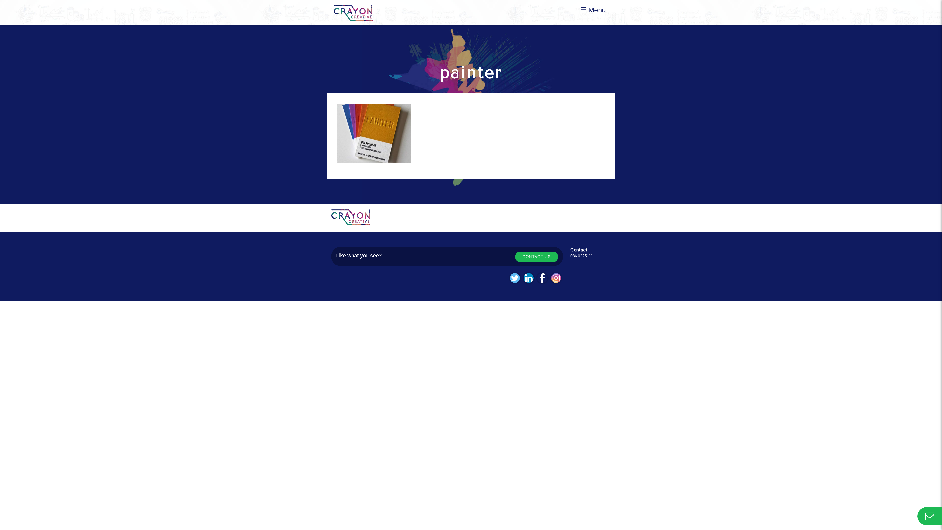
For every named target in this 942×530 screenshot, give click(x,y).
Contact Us (537, 257)
